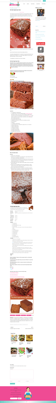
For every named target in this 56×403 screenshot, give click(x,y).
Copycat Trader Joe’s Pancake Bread (15, 394)
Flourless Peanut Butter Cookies (29, 343)
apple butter (12, 324)
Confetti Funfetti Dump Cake (29, 328)
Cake (10, 8)
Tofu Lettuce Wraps (38, 37)
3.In (12, 242)
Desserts (12, 7)
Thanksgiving (15, 8)
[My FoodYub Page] (40, 59)
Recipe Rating (12, 367)
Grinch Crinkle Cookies (21, 356)
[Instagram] (29, 401)
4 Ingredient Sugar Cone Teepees (15, 328)
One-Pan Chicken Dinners (38, 39)
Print (31, 210)
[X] (28, 401)
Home (10, 7)
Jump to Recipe (21, 12)
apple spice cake (25, 324)
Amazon (30, 115)
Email (19, 381)
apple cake (21, 324)
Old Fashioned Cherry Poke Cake (39, 34)
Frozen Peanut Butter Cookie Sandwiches (14, 356)
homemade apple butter (28, 113)
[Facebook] (26, 401)
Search (44, 26)
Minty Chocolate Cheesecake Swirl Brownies (21, 343)
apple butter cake (16, 324)
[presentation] (14, 338)
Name (11, 381)
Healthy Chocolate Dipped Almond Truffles (29, 356)
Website (28, 381)
